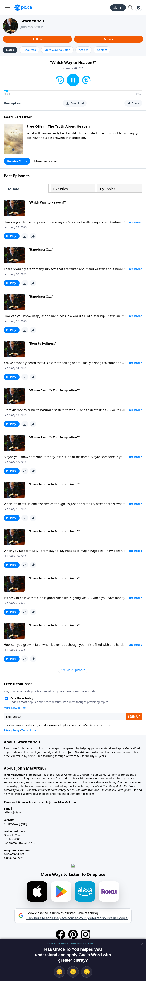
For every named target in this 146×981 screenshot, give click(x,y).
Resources (29, 50)
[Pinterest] (73, 934)
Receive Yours (17, 161)
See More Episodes (73, 670)
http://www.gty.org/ (16, 824)
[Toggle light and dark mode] (138, 7)
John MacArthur (31, 27)
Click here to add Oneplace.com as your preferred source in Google (77, 918)
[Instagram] (85, 934)
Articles (83, 50)
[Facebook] (60, 934)
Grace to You (32, 20)
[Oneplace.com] (23, 7)
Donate (108, 39)
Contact (102, 50)
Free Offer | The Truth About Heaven (58, 126)
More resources (45, 161)
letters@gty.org (13, 812)
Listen (10, 50)
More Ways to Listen (57, 50)
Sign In (118, 7)
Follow (37, 39)
